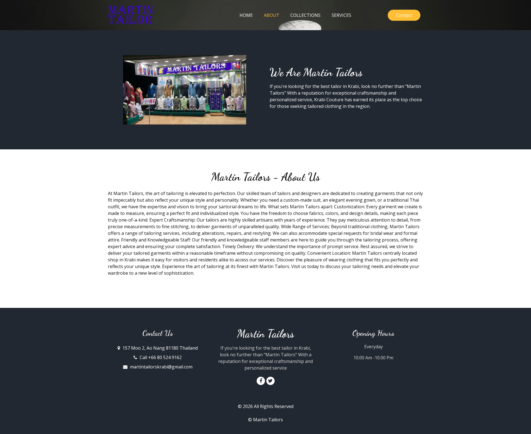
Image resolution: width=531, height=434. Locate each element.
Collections (305, 15)
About (274, 15)
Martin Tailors (265, 334)
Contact (404, 15)
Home (246, 15)
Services (341, 15)
